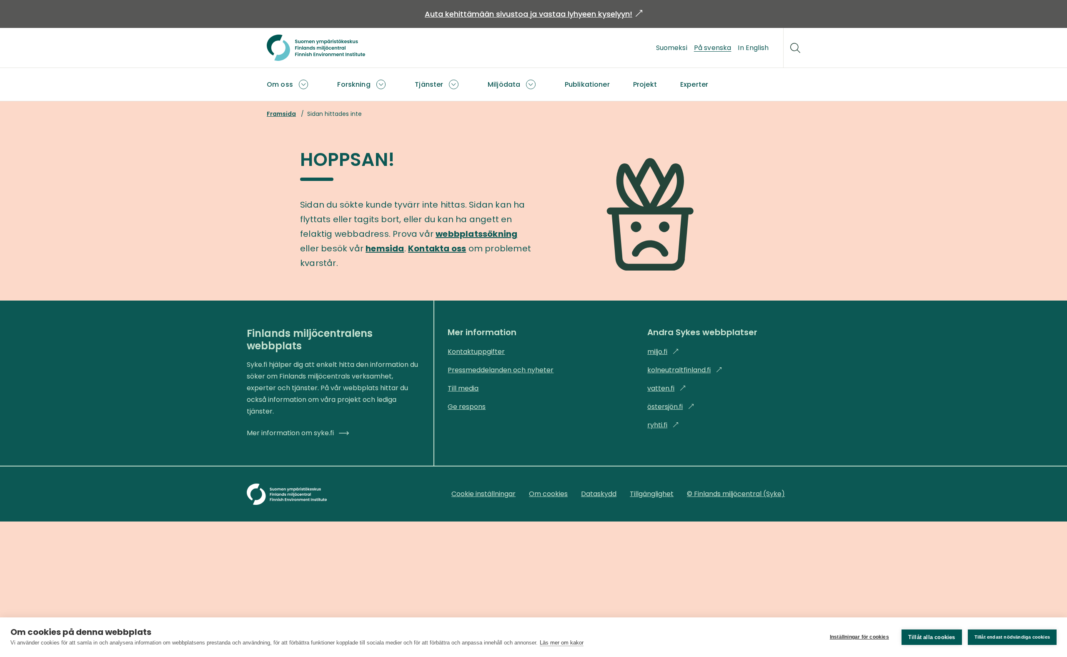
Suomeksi (671, 48)
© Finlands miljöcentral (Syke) (736, 494)
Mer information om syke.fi (290, 433)
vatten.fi (666, 388)
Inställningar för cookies (859, 637)
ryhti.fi (663, 425)
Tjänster (429, 84)
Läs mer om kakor (562, 642)
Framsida (281, 114)
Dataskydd (598, 494)
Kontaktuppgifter (476, 351)
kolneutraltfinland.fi (684, 370)
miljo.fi (663, 351)
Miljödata (504, 84)
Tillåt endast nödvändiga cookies (1012, 636)
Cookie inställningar (483, 494)
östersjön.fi (670, 406)
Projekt (645, 84)
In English (753, 48)
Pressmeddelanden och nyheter (501, 370)
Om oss (280, 84)
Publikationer (587, 84)
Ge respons (467, 406)
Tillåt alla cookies (931, 637)
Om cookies (548, 494)
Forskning (353, 84)
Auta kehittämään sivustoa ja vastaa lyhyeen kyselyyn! (533, 14)
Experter (694, 84)
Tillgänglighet (652, 494)
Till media (463, 388)
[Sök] (795, 47)
